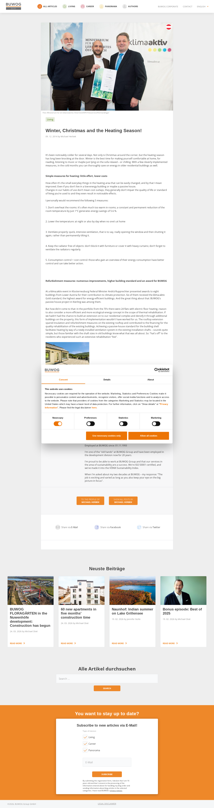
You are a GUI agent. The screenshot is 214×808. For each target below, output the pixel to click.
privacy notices (116, 790)
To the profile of (90, 501)
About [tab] (150, 379)
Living (71, 6)
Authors (133, 6)
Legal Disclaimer (107, 803)
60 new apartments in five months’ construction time (82, 611)
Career (90, 6)
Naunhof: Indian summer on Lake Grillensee (132, 611)
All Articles (50, 6)
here (94, 407)
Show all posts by (123, 501)
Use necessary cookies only (106, 435)
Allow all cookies (148, 435)
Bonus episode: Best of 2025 (183, 611)
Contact (187, 6)
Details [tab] (107, 379)
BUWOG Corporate (168, 6)
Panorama (111, 6)
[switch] (90, 423)
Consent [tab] (63, 379)
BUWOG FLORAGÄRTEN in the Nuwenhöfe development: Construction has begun (31, 611)
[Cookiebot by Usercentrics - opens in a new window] (156, 370)
